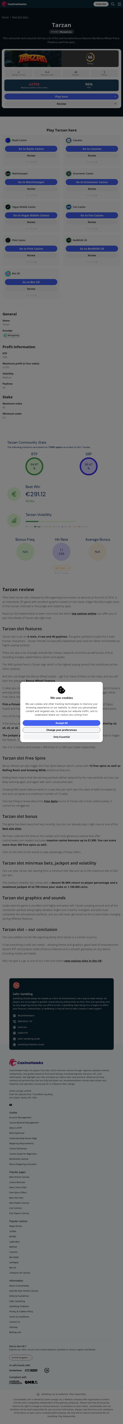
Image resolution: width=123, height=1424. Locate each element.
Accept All (62, 722)
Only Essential (61, 736)
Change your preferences (61, 729)
